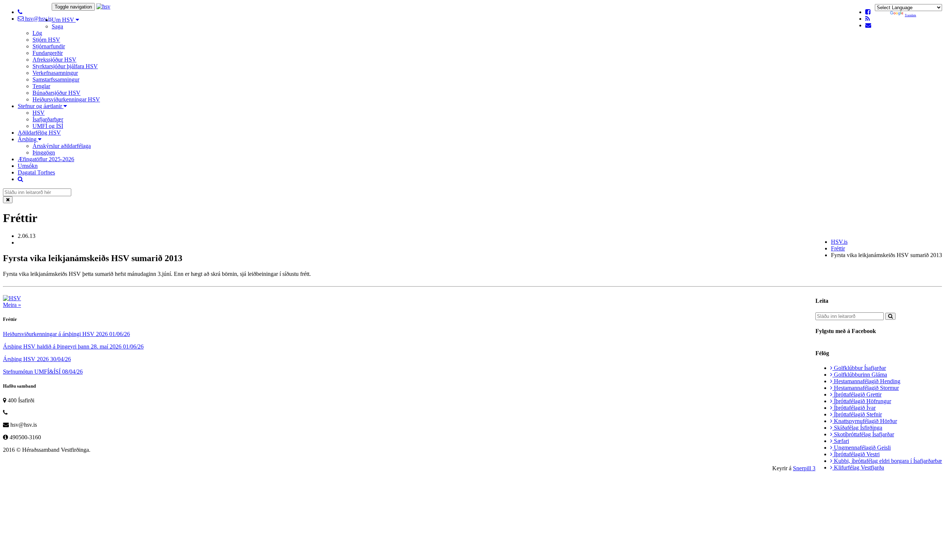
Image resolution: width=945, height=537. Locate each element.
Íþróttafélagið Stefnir (857, 414)
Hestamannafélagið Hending (866, 381)
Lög (37, 33)
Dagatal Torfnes (36, 172)
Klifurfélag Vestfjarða (858, 467)
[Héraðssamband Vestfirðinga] (103, 6)
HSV (38, 113)
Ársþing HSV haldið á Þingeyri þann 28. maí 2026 (73, 346)
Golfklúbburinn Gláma (859, 374)
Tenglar (41, 86)
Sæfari (840, 441)
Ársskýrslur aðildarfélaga (61, 146)
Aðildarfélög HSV (39, 132)
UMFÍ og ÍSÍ (47, 126)
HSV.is (839, 242)
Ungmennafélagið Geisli (861, 447)
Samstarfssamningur (55, 79)
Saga (57, 26)
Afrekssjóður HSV (54, 59)
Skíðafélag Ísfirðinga (857, 428)
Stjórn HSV (46, 40)
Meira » (12, 305)
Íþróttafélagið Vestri (856, 454)
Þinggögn (43, 152)
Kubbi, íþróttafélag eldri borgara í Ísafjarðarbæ (887, 461)
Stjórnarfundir (48, 46)
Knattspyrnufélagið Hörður (864, 421)
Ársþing (28, 139)
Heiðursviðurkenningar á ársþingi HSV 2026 (66, 334)
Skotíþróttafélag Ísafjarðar (863, 434)
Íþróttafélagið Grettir (857, 394)
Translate (910, 15)
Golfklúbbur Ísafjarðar (859, 368)
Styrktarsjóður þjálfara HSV (65, 66)
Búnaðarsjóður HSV (56, 93)
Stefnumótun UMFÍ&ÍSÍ (43, 371)
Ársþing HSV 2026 (37, 359)
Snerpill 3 (804, 468)
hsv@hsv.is (38, 18)
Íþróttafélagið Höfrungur (861, 401)
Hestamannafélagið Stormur (865, 388)
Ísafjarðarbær (47, 119)
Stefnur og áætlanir (40, 106)
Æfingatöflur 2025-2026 (46, 159)
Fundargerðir (47, 53)
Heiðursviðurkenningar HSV (66, 99)
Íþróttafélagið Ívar (854, 408)
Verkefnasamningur (55, 73)
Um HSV (64, 20)
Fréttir (838, 248)
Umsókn (28, 166)
